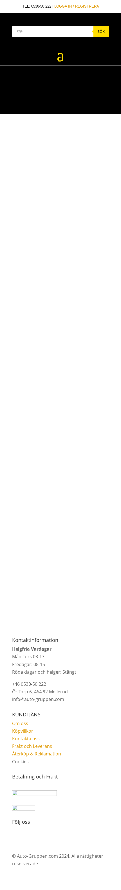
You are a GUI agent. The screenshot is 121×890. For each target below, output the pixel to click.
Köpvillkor (22, 731)
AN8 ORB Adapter (68, 172)
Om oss (20, 723)
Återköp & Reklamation (36, 754)
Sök (101, 31)
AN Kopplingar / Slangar (36, 172)
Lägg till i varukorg (72, 259)
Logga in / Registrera (76, 6)
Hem (13, 172)
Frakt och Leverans (32, 746)
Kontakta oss (26, 738)
